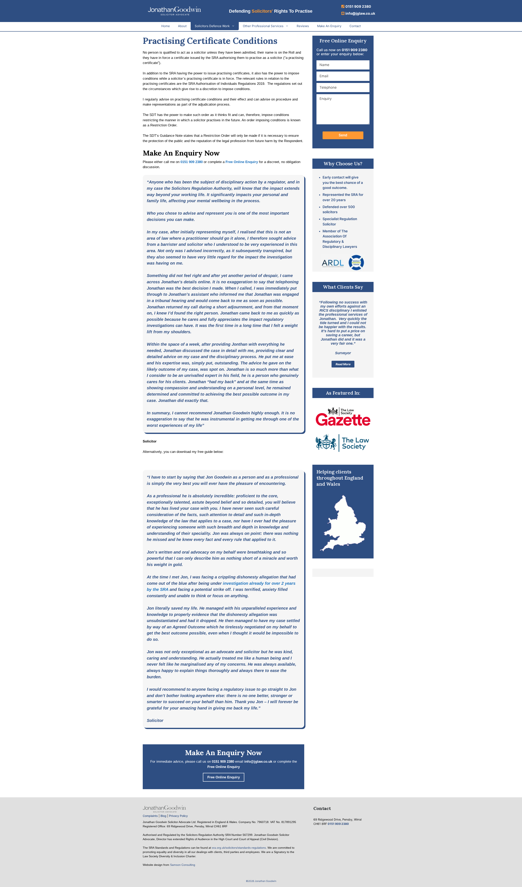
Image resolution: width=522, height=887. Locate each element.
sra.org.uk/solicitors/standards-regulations (239, 847)
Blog (163, 815)
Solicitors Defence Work (212, 26)
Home (165, 26)
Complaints (150, 815)
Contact (355, 26)
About (182, 26)
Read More (343, 364)
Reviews (303, 26)
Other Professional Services (263, 26)
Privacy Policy (178, 815)
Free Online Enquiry (242, 162)
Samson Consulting (182, 864)
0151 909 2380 (358, 6)
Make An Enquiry (329, 26)
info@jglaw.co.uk (360, 13)
